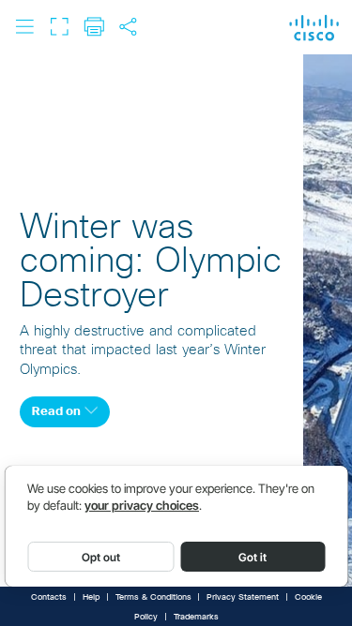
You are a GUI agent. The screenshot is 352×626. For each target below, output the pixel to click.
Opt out (101, 557)
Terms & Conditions (153, 597)
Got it (252, 557)
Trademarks (196, 617)
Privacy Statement (243, 597)
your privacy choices (141, 506)
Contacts (49, 597)
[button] (24, 26)
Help (91, 597)
